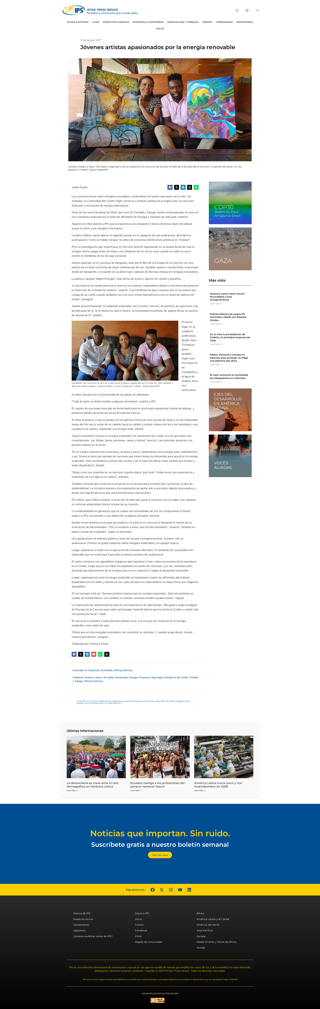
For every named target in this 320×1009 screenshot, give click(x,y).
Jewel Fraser (80, 187)
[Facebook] (152, 890)
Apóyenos (79, 930)
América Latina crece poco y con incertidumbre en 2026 (218, 784)
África (200, 913)
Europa (201, 936)
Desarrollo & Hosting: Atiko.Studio (160, 993)
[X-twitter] (162, 890)
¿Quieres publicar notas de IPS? (93, 936)
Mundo (201, 947)
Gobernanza (224, 22)
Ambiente (78, 677)
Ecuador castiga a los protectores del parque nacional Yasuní (157, 784)
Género (207, 22)
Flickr (138, 936)
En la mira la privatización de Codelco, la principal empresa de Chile (230, 337)
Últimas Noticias (78, 22)
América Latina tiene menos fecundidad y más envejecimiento (227, 296)
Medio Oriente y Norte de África (216, 941)
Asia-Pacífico (205, 930)
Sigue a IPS (142, 913)
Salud (160, 28)
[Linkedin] (189, 890)
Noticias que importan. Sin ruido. (160, 833)
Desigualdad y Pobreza (183, 22)
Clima (96, 22)
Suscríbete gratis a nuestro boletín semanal (160, 844)
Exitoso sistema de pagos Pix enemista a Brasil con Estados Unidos (228, 317)
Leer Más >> (216, 303)
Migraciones (244, 22)
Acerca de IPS (81, 913)
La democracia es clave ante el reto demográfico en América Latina (92, 784)
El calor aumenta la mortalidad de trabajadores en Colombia (229, 376)
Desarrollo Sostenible (148, 22)
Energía (133, 677)
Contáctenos (81, 924)
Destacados (121, 677)
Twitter (139, 924)
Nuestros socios (83, 919)
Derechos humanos (116, 22)
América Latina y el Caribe (99, 677)
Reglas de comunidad (148, 941)
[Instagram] (171, 890)
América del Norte (208, 924)
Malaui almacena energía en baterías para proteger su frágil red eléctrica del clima (229, 357)
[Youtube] (180, 890)
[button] (257, 10)
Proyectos (144, 677)
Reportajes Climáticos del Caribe (169, 677)
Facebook (141, 930)
